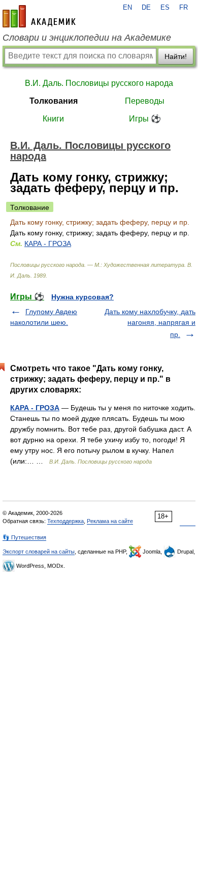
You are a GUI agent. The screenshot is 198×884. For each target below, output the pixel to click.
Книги (53, 118)
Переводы (144, 101)
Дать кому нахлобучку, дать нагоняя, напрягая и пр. (150, 323)
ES (165, 7)
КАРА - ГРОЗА (47, 243)
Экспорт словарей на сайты (39, 551)
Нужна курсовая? (82, 297)
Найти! (175, 56)
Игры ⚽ (145, 118)
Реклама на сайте (110, 521)
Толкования (53, 101)
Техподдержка (65, 521)
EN (127, 7)
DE (146, 7)
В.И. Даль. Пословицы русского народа (99, 83)
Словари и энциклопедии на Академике (87, 38)
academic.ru (39, 16)
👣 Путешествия (24, 537)
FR (183, 7)
